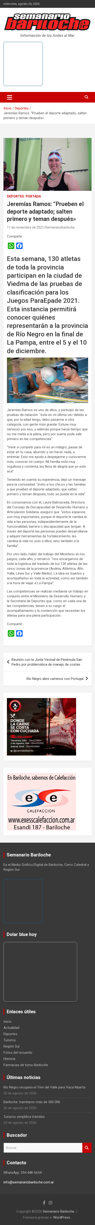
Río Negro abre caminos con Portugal (55, 679)
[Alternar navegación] (9, 97)
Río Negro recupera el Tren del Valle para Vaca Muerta (44, 1087)
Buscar (87, 1148)
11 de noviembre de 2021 (25, 227)
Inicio (7, 1021)
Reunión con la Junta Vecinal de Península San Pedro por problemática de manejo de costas (47, 662)
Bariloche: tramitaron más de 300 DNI (31, 1102)
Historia (9, 1059)
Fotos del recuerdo (17, 1052)
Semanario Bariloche (58, 1211)
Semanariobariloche (60, 227)
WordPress (61, 1217)
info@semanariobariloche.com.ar (28, 1182)
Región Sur (11, 1046)
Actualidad (11, 1028)
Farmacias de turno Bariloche (25, 1065)
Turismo (9, 1040)
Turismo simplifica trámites (24, 1117)
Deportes (15, 196)
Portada (33, 196)
